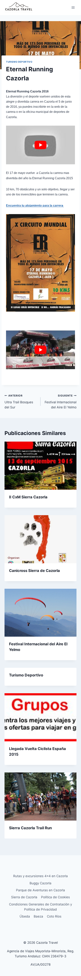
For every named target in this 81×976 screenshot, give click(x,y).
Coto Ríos (54, 916)
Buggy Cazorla (40, 883)
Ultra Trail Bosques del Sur (19, 401)
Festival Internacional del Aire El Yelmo (60, 401)
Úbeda (25, 916)
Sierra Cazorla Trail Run (30, 828)
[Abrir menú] (73, 7)
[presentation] (40, 466)
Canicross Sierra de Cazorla (34, 570)
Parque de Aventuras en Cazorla (40, 890)
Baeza (38, 916)
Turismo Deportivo (19, 61)
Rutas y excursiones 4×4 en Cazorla (40, 876)
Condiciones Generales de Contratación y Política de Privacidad (40, 906)
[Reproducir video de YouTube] (40, 145)
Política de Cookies (55, 897)
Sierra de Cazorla (24, 897)
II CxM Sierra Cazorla (28, 497)
